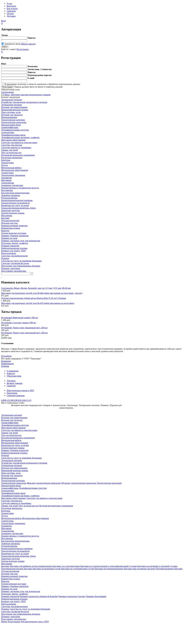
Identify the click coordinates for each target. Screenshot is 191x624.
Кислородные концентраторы (15, 193)
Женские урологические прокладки (44, 483)
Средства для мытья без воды (15, 263)
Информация (7, 363)
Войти (4, 621)
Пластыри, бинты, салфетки (14, 243)
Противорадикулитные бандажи (16, 568)
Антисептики (7, 132)
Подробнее (6, 356)
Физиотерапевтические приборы (17, 200)
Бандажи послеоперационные (109, 568)
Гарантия (11, 11)
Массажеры (6, 215)
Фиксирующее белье (11, 125)
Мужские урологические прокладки (79, 483)
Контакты (11, 6)
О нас (9, 3)
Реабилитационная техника (14, 248)
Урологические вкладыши (109, 483)
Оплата (10, 13)
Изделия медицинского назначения (18, 155)
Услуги (4, 165)
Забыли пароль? (28, 44)
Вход (3, 21)
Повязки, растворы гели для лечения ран (20, 240)
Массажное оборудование (13, 140)
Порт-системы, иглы (11, 112)
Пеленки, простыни (10, 268)
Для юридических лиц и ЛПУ (34, 621)
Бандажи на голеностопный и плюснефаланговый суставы (108, 566)
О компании (12, 371)
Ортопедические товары (12, 213)
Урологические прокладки (13, 122)
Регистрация (22, 49)
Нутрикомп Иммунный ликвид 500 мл (19, 317)
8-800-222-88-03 (8, 400)
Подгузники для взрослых (13, 271)
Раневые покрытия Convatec (71, 596)
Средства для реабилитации (14, 256)
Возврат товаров (15, 383)
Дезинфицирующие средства (15, 130)
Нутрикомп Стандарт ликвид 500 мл (18, 322)
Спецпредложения (15, 395)
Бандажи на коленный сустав (47, 568)
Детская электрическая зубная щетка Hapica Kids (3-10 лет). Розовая (33, 298)
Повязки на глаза (9, 238)
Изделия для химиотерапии (14, 107)
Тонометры (6, 178)
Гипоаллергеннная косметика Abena (18, 208)
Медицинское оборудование (14, 170)
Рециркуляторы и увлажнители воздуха (20, 188)
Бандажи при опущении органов (139, 568)
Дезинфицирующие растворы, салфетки (20, 137)
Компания (6, 361)
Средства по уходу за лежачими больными (21, 261)
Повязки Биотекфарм (96, 596)
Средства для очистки (11, 145)
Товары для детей (9, 150)
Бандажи (5, 218)
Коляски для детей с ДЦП (13, 251)
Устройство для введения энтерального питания (24, 102)
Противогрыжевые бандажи (168, 568)
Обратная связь (14, 376)
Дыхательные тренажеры (13, 175)
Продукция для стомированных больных (20, 266)
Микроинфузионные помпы (14, 110)
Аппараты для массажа (12, 185)
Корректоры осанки (10, 228)
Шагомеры (6, 180)
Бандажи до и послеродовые (66, 566)
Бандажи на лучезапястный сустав (77, 568)
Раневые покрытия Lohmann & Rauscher (39, 596)
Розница (5, 258)
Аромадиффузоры (9, 127)
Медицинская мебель (11, 167)
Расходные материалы (11, 157)
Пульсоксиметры (9, 198)
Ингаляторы (7, 190)
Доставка (11, 16)
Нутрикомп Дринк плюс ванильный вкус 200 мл (24, 333)
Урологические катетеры (13, 120)
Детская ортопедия (10, 220)
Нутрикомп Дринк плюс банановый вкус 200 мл (24, 327)
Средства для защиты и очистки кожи (19, 142)
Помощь (5, 366)
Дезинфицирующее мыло (13, 135)
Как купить (12, 8)
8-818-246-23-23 (23, 400)
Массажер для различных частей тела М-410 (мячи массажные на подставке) (37, 303)
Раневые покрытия (10, 246)
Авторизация (7, 92)
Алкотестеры (7, 172)
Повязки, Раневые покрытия (14, 235)
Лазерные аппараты (10, 195)
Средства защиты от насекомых (16, 147)
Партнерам (12, 393)
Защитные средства (10, 210)
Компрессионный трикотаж (14, 225)
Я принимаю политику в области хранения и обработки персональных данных (42, 84)
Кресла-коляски (8, 253)
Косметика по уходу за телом (15, 205)
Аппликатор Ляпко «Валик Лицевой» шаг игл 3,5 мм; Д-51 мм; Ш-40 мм (36, 288)
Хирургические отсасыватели (15, 203)
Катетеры (5, 160)
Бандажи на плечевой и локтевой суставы (157, 566)
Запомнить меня (12, 44)
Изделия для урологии (12, 115)
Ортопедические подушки (13, 233)
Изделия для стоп (9, 223)
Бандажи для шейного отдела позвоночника (31, 566)
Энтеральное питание (11, 99)
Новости (11, 373)
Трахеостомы (7, 162)
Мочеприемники (9, 117)
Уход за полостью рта (11, 152)
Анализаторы (7, 183)
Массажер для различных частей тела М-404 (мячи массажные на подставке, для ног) (41, 293)
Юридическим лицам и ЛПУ (20, 390)
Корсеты (5, 230)
